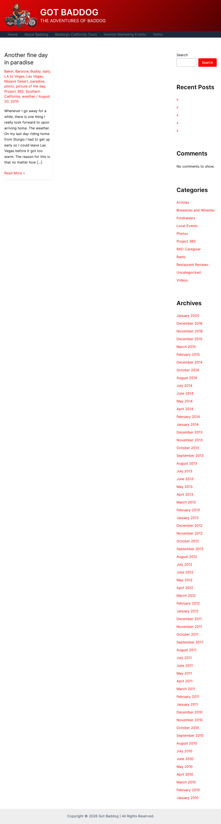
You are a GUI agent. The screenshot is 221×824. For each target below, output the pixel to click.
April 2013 (185, 494)
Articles (183, 202)
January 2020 (188, 315)
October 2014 (188, 370)
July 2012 (184, 564)
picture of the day (30, 86)
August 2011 (186, 650)
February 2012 (188, 603)
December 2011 (189, 619)
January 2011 (187, 704)
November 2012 (190, 533)
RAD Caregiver (189, 249)
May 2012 (185, 580)
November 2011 (189, 626)
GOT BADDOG (69, 12)
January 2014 (188, 424)
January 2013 (188, 518)
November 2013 (190, 440)
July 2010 (184, 751)
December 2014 (189, 362)
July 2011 (184, 658)
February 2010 (188, 790)
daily (46, 71)
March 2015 (186, 347)
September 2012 (190, 549)
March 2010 (186, 782)
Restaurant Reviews (192, 264)
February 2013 (188, 510)
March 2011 (186, 689)
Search (182, 55)
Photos (182, 233)
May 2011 (184, 673)
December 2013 (189, 432)
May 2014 (185, 401)
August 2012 (187, 556)
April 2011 (185, 681)
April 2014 (185, 409)
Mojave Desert (16, 81)
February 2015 (188, 354)
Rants (181, 257)
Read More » (14, 173)
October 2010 (188, 728)
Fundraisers (186, 218)
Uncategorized (189, 272)
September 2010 (190, 735)
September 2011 (190, 642)
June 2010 (185, 759)
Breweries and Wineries (196, 210)
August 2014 (187, 378)
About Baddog (36, 34)
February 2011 (188, 696)
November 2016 (190, 331)
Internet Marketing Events (125, 34)
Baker (8, 71)
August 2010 (187, 743)
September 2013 (190, 455)
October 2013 (188, 448)
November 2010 (190, 720)
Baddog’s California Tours (76, 34)
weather (28, 96)
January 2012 (188, 611)
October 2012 (188, 541)
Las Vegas (34, 76)
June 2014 (185, 393)
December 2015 (189, 339)
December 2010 (189, 712)
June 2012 (185, 572)
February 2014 (188, 416)
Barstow (21, 71)
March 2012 (186, 595)
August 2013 (187, 463)
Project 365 (14, 91)
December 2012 (189, 525)
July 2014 (184, 385)
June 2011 (185, 665)
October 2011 (187, 634)
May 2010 (185, 766)
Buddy (35, 71)
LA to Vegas (14, 76)
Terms (158, 34)
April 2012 (185, 588)
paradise (37, 81)
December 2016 (189, 323)
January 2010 (188, 797)
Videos (182, 280)
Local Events (187, 226)
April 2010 (185, 774)
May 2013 (185, 486)
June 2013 (185, 479)
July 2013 (184, 471)
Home (12, 34)
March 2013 (186, 502)
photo (9, 86)
